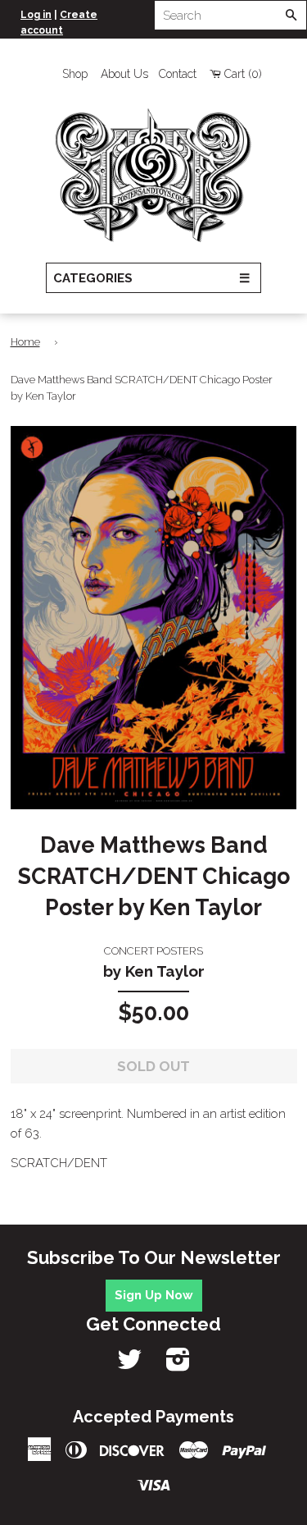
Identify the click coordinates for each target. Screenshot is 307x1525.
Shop (75, 73)
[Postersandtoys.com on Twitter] (129, 1365)
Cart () (243, 73)
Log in (36, 15)
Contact (177, 73)
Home (25, 342)
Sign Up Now (154, 1295)
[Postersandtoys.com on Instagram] (178, 1365)
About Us (124, 73)
